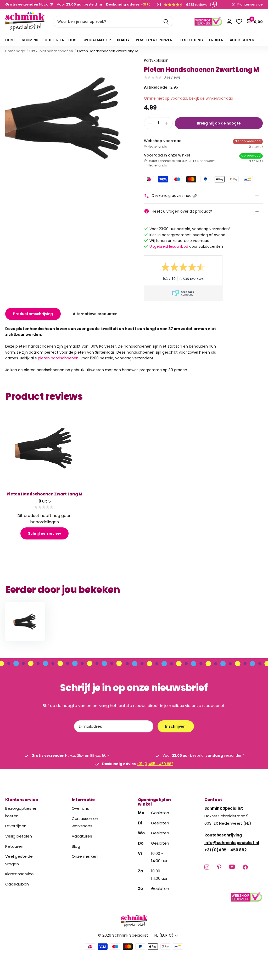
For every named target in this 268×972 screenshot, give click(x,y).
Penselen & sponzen (154, 39)
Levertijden (15, 826)
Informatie (83, 799)
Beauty (123, 39)
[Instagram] (206, 867)
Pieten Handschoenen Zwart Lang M (44, 494)
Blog (76, 846)
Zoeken (166, 22)
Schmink (30, 39)
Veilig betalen (18, 836)
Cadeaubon (17, 884)
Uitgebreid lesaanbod (169, 246)
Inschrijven (175, 726)
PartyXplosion (156, 60)
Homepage (15, 50)
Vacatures (82, 836)
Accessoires (242, 39)
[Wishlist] (239, 22)
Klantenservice (21, 799)
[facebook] (245, 867)
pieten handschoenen (58, 358)
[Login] (229, 22)
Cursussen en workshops (85, 822)
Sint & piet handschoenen (51, 50)
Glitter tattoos (60, 39)
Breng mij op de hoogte (219, 123)
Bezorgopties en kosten (21, 812)
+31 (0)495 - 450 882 (155, 764)
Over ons (80, 808)
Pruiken (216, 39)
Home (10, 39)
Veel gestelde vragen (19, 860)
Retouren (14, 846)
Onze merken (85, 856)
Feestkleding (190, 39)
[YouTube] (232, 867)
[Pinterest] (219, 867)
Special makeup (96, 39)
